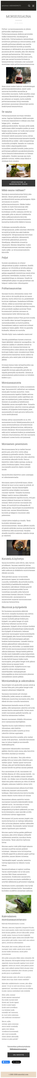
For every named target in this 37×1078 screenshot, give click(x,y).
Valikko (33, 6)
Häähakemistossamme (18, 1049)
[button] (29, 5)
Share (7, 1062)
